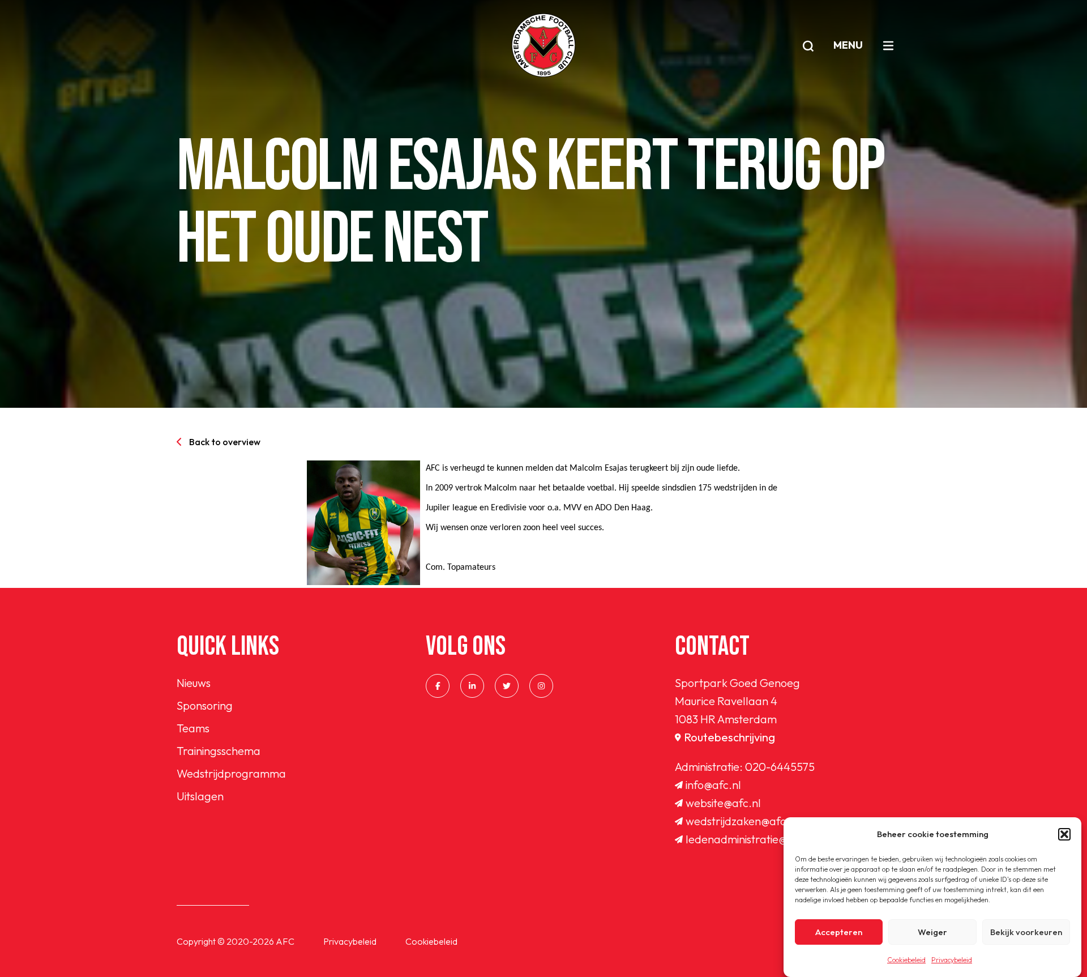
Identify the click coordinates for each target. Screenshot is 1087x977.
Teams (193, 728)
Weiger (932, 932)
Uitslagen (200, 796)
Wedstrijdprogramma (231, 773)
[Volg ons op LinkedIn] (472, 686)
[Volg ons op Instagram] (541, 686)
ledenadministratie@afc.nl (751, 839)
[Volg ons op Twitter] (507, 686)
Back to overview (224, 441)
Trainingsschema (218, 751)
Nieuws (194, 683)
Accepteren (838, 932)
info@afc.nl (713, 785)
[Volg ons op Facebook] (438, 686)
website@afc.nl (723, 803)
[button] (1064, 834)
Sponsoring (205, 705)
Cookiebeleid (906, 959)
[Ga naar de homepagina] (543, 45)
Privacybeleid (951, 959)
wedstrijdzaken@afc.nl (742, 821)
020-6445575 (780, 767)
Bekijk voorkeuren (1026, 932)
